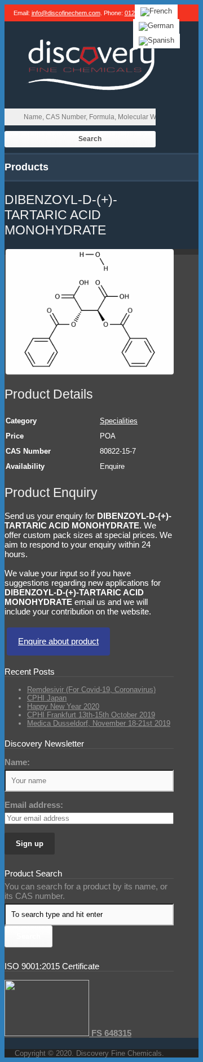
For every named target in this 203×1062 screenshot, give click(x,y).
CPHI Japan (47, 698)
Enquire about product (58, 641)
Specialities (119, 421)
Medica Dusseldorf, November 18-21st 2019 (98, 723)
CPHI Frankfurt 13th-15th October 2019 (91, 715)
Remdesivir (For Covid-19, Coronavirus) (91, 689)
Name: (17, 762)
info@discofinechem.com (66, 13)
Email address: (34, 805)
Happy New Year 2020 (63, 706)
